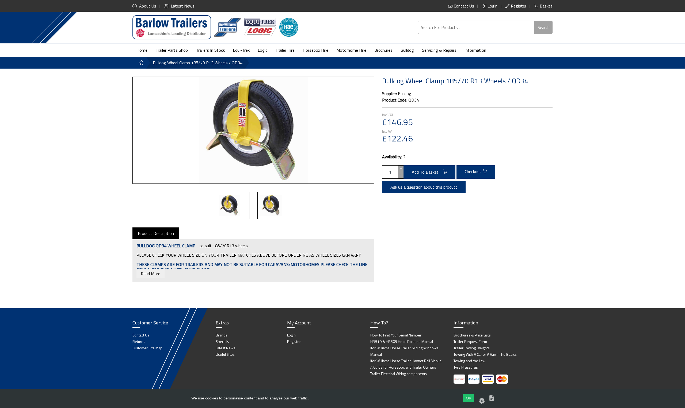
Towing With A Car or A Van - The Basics (485, 354)
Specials (222, 341)
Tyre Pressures (466, 367)
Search (544, 27)
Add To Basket (427, 172)
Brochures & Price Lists (472, 335)
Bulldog (407, 50)
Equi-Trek (241, 50)
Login (492, 6)
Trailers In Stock (210, 50)
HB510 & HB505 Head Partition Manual (401, 341)
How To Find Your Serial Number (395, 335)
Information (475, 50)
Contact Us (464, 6)
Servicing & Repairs (439, 50)
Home (141, 50)
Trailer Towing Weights (472, 348)
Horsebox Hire (315, 50)
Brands (221, 335)
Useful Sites (225, 354)
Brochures (383, 50)
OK (468, 398)
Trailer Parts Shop (171, 50)
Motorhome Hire (351, 50)
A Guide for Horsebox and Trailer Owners (403, 367)
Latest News (182, 6)
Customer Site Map (147, 348)
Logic (262, 50)
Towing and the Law (469, 361)
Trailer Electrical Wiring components (398, 373)
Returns (138, 341)
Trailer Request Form (470, 341)
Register (518, 6)
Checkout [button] (473, 171)
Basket (546, 6)
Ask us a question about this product (423, 187)
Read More (150, 273)
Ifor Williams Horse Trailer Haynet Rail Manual (406, 361)
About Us (147, 6)
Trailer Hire (285, 50)
